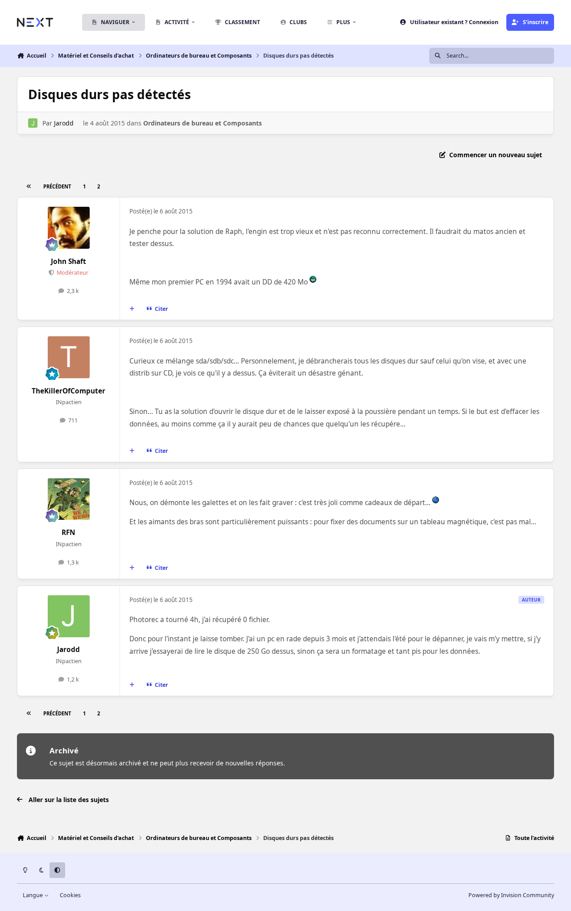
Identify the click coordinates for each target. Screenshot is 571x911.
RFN (68, 532)
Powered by (511, 895)
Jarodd (64, 123)
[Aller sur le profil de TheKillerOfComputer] (69, 357)
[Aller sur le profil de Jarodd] (32, 123)
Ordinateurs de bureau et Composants (202, 123)
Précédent (57, 186)
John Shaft (68, 261)
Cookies (70, 895)
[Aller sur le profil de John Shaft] (69, 228)
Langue (33, 895)
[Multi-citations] (132, 309)
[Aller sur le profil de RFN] (69, 499)
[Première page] (28, 186)
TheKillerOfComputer (68, 391)
